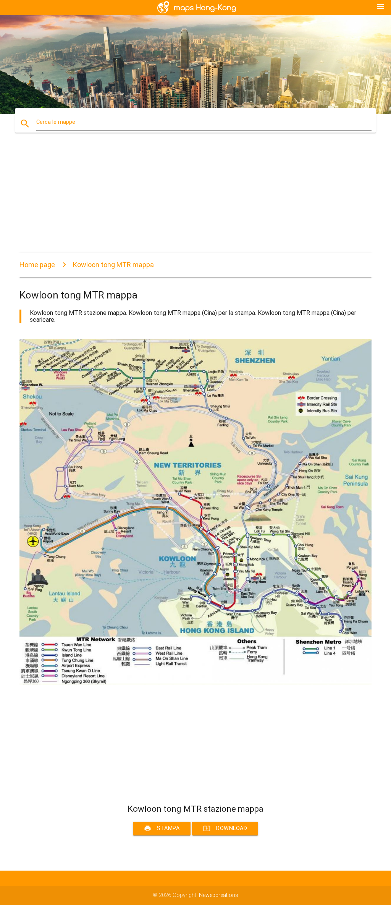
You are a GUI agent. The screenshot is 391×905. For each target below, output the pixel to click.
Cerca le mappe (55, 122)
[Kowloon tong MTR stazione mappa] (195, 683)
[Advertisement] (195, 199)
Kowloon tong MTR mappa (113, 265)
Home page (37, 265)
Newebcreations (218, 895)
